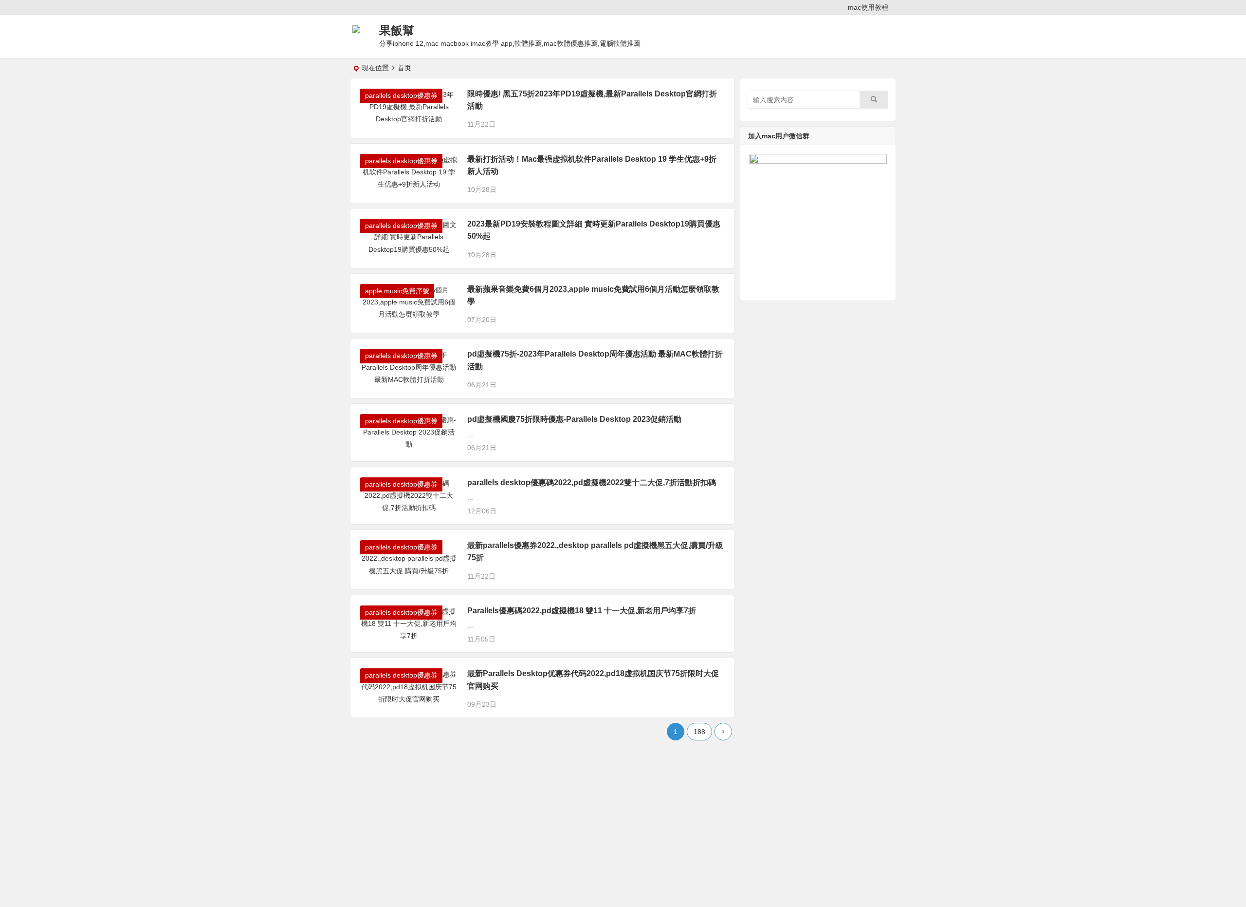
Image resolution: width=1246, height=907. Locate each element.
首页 (404, 68)
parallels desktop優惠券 (401, 95)
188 (699, 732)
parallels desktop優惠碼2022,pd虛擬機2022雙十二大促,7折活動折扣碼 (591, 482)
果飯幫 (396, 30)
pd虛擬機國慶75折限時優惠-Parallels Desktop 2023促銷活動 (574, 419)
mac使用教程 (868, 7)
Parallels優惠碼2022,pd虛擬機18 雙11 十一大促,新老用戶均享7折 (581, 610)
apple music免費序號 (397, 291)
